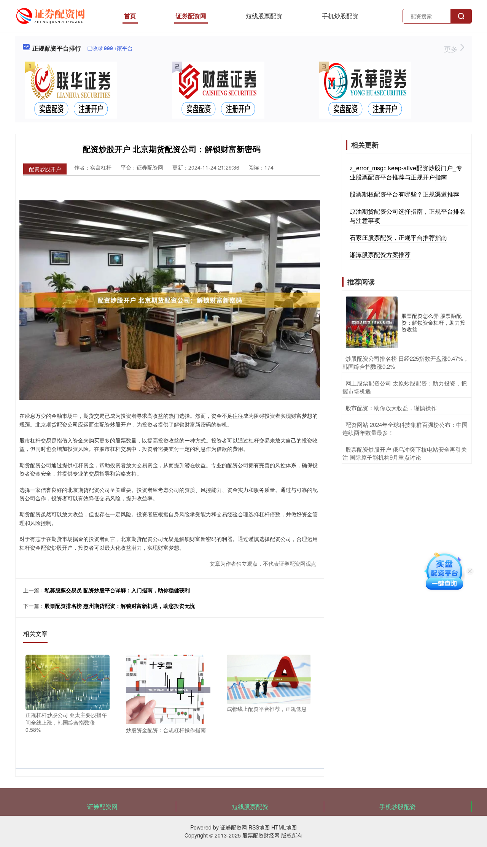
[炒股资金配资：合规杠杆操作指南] (168, 689)
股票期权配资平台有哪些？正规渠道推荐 (404, 194)
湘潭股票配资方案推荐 (380, 254)
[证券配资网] (51, 15)
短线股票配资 (264, 15)
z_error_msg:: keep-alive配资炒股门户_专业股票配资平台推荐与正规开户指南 (406, 172)
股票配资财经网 (261, 835)
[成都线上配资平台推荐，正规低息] (269, 678)
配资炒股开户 (45, 169)
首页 (130, 15)
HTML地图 (284, 827)
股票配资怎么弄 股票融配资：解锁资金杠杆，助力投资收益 (433, 322)
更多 (452, 49)
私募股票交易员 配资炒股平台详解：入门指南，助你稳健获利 (117, 590)
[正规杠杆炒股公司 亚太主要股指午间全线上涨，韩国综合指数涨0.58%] (67, 681)
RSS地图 (259, 827)
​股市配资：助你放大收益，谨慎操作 (391, 408)
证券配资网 (191, 15)
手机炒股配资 (340, 15)
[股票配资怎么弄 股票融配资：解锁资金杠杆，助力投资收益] (372, 322)
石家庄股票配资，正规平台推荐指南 (398, 237)
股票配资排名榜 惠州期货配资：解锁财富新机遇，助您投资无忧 (120, 605)
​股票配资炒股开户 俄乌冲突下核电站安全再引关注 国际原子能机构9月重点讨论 (404, 453)
